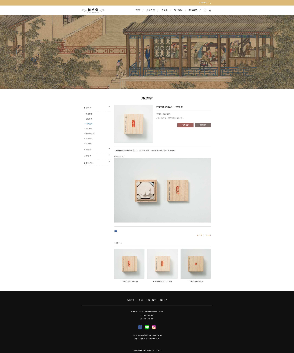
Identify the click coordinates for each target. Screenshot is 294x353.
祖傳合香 (89, 119)
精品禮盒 (89, 139)
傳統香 (88, 150)
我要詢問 (202, 125)
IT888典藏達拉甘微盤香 (129, 281)
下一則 (208, 235)
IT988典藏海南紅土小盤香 (162, 281)
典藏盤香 (89, 124)
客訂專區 (89, 163)
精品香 (88, 108)
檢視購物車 (202, 3)
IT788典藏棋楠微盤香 (195, 281)
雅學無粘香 (90, 134)
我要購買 (185, 125)
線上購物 (152, 300)
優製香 (88, 156)
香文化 (141, 300)
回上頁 (199, 235)
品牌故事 (130, 300)
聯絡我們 (163, 300)
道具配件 (89, 144)
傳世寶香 (89, 114)
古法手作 (89, 129)
